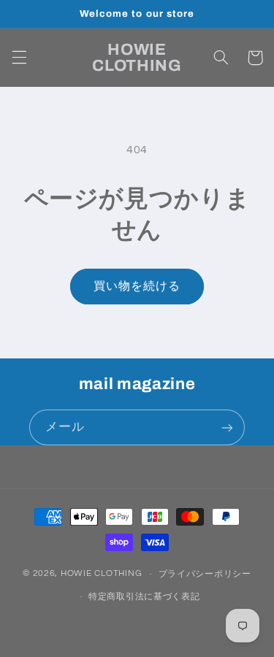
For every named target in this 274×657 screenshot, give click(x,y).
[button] (19, 57)
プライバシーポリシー (205, 574)
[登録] (227, 427)
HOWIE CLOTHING (101, 574)
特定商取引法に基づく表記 (144, 597)
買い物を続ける (137, 286)
